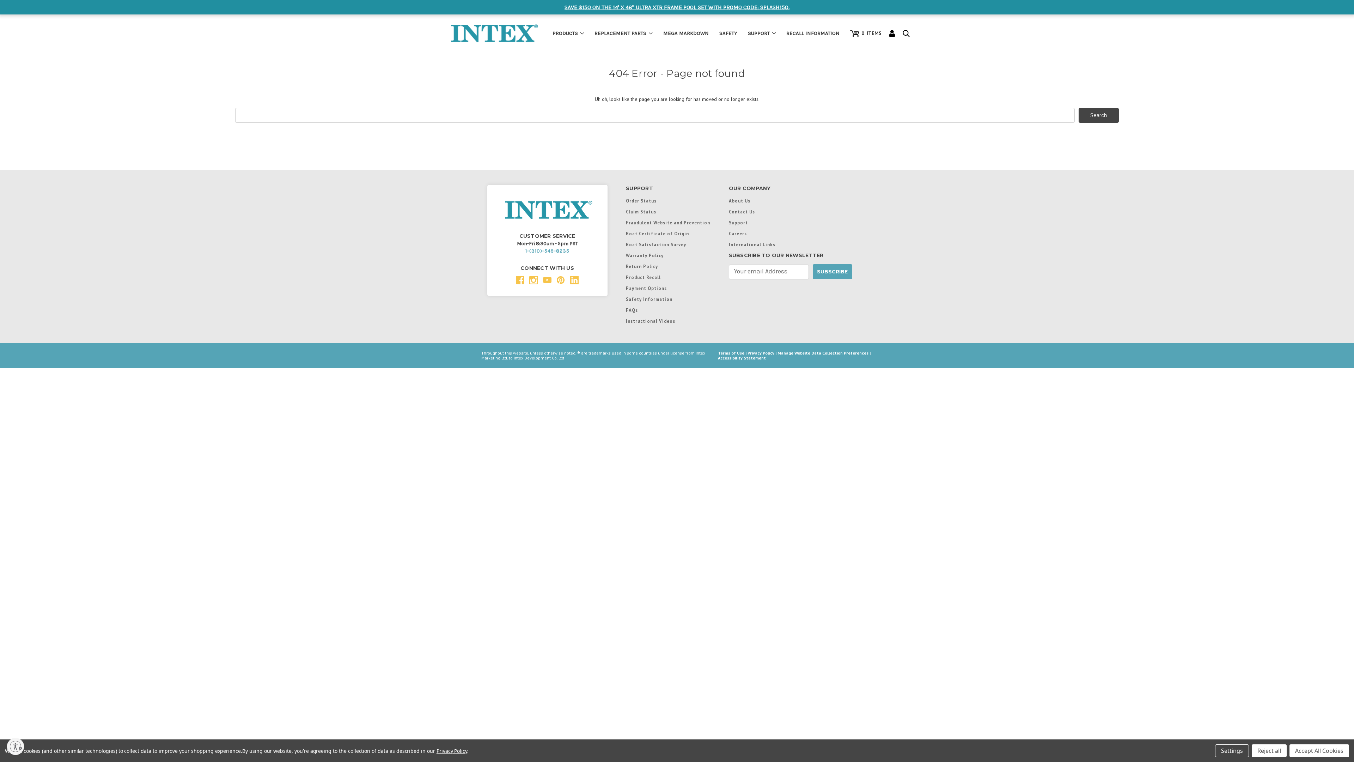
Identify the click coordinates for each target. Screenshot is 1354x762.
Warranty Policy (645, 255)
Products (565, 33)
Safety (728, 33)
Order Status (641, 201)
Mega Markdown (686, 33)
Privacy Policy (761, 353)
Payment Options (646, 288)
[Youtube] (547, 280)
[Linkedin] (574, 280)
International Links (752, 244)
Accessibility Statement (742, 358)
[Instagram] (533, 280)
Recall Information (813, 33)
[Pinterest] (560, 280)
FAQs (632, 310)
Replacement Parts (620, 33)
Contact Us (742, 211)
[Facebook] (520, 280)
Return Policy (642, 266)
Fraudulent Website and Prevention (668, 222)
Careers (738, 233)
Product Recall (643, 277)
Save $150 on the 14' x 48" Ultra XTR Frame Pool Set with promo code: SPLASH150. (677, 7)
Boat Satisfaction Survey (656, 244)
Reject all (1269, 751)
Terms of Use (731, 353)
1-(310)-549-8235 (547, 251)
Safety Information (649, 299)
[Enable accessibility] (15, 746)
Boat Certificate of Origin (657, 233)
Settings (1232, 751)
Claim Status (641, 211)
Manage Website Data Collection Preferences (822, 353)
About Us (739, 201)
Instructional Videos (650, 321)
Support (759, 33)
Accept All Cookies (1319, 751)
